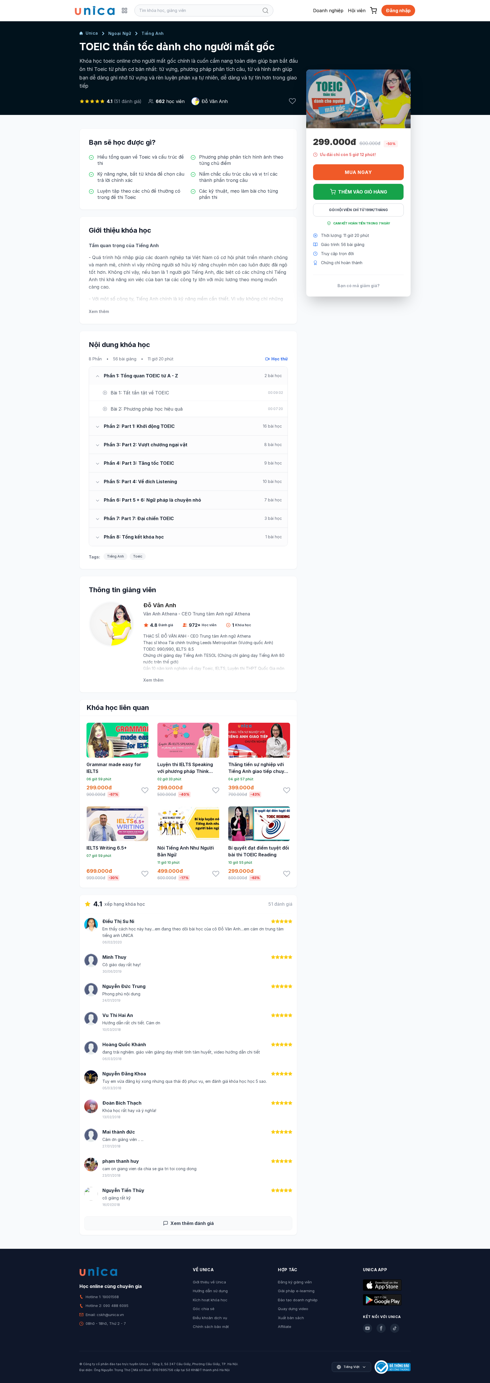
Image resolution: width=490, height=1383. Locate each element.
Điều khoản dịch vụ (210, 1317)
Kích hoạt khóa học (210, 1300)
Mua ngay (358, 172)
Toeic (137, 556)
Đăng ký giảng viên (295, 1282)
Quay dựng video (293, 1308)
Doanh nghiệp (328, 10)
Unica (92, 33)
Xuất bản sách (291, 1317)
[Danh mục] (124, 10)
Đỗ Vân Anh (215, 101)
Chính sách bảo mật (211, 1326)
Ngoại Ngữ (119, 33)
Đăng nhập (398, 10)
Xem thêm (99, 311)
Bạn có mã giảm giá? (358, 285)
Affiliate (284, 1326)
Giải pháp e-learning (296, 1291)
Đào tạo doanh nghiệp (298, 1300)
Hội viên (357, 10)
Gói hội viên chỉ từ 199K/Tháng (358, 210)
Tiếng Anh (152, 33)
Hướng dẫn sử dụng (210, 1291)
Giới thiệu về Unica (209, 1282)
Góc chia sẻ (203, 1308)
